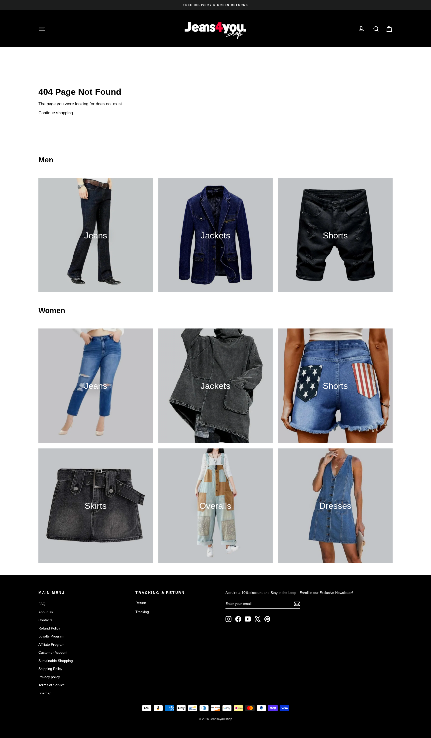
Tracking (142, 612)
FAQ (41, 604)
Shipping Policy (50, 669)
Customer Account (52, 652)
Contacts (45, 620)
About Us (45, 612)
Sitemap (44, 693)
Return (140, 603)
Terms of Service (51, 685)
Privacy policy (49, 677)
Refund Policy (49, 628)
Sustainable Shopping (55, 661)
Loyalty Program (51, 636)
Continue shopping (55, 112)
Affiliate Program (51, 644)
